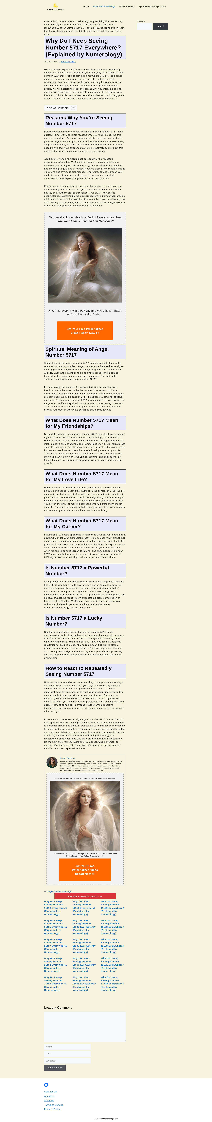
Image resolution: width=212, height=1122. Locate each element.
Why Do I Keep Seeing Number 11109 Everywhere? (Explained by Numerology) (112, 908)
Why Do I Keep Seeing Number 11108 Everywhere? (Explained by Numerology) (112, 927)
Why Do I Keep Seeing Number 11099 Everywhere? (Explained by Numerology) (112, 984)
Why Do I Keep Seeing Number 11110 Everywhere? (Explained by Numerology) (55, 908)
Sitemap (49, 1100)
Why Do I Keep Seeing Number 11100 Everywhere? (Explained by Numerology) (55, 984)
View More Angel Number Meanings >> (85, 896)
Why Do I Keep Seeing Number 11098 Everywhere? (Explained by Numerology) (84, 984)
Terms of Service (53, 1105)
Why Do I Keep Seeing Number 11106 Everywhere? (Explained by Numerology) (84, 927)
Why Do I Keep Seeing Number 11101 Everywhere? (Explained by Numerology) (112, 965)
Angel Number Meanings (104, 6)
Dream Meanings (126, 6)
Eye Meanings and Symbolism (152, 6)
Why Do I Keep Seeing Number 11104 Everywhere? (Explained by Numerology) (55, 965)
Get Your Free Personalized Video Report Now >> (85, 330)
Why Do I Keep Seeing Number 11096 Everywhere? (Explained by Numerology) (84, 965)
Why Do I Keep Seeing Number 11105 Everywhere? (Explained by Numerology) (55, 927)
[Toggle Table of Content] (72, 108)
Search (141, 21)
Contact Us (50, 1091)
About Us (49, 1096)
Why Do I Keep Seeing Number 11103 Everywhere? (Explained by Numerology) (112, 946)
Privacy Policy (52, 1109)
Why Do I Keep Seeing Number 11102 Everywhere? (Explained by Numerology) (84, 946)
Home (86, 6)
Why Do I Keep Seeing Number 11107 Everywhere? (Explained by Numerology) (55, 946)
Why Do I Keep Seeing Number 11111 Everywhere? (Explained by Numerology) (84, 908)
